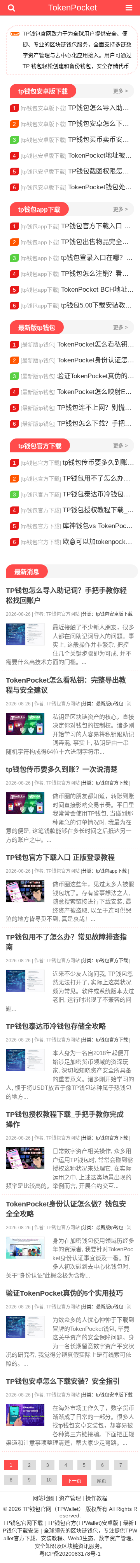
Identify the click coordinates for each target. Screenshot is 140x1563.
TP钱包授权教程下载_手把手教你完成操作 (73, 510)
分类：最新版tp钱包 (102, 704)
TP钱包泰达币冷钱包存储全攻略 (73, 494)
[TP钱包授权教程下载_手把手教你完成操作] (25, 1158)
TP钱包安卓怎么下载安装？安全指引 (73, 123)
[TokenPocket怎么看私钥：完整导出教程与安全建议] (25, 724)
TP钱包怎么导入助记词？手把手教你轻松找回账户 (73, 108)
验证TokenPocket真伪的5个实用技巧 (73, 376)
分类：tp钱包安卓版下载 (107, 614)
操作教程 (96, 1498)
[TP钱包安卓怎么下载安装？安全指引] (25, 1415)
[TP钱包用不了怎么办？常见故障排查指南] (25, 981)
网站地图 (43, 1498)
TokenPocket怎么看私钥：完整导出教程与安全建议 (73, 344)
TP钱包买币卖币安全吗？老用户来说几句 (73, 139)
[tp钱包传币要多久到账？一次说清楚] (25, 803)
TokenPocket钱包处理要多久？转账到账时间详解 (73, 187)
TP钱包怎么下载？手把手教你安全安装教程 (73, 423)
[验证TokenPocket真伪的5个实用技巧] (25, 1327)
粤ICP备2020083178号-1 (70, 1554)
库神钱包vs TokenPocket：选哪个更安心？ (73, 526)
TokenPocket (72, 7)
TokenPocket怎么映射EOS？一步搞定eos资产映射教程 (73, 392)
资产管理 (70, 1498)
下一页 (74, 1481)
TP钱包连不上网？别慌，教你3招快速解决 (73, 407)
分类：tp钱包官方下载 (105, 783)
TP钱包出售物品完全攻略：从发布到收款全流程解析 (73, 242)
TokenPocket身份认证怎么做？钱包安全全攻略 (73, 360)
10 (49, 1480)
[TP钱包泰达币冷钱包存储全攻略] (25, 1060)
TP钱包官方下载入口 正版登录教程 (73, 226)
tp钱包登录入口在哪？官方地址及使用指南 (73, 258)
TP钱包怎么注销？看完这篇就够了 (73, 273)
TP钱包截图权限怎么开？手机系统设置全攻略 (73, 171)
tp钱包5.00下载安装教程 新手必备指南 (73, 305)
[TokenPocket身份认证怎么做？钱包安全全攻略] (25, 1248)
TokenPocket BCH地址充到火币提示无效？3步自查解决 (73, 289)
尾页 (101, 1481)
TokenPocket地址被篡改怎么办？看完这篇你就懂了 (73, 155)
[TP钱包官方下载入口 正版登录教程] (25, 891)
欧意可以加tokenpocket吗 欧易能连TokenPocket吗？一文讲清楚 (73, 541)
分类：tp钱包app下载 (104, 871)
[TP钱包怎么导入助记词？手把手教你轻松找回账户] (25, 634)
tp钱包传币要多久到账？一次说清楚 (73, 462)
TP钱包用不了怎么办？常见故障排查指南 (73, 478)
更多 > (120, 91)
